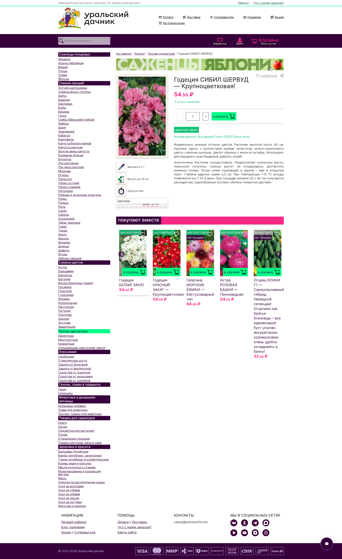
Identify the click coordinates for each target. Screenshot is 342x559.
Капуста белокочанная (74, 143)
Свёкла (63, 214)
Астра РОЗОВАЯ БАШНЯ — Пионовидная (231, 287)
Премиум (254, 17)
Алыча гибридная (71, 63)
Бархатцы (65, 275)
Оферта (243, 3)
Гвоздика (64, 287)
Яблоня (63, 78)
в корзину (220, 116)
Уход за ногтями (70, 502)
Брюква (63, 111)
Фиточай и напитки (72, 506)
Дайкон (63, 123)
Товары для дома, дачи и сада (79, 442)
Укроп (62, 234)
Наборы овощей (70, 258)
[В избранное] (142, 234)
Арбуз (62, 95)
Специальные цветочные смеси (81, 347)
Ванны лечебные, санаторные (80, 455)
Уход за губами (69, 490)
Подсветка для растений (76, 430)
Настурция (66, 306)
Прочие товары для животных (80, 413)
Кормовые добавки (72, 405)
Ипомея (63, 298)
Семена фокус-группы (74, 91)
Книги (62, 422)
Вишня (63, 67)
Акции (279, 17)
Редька (63, 202)
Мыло (62, 478)
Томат (62, 226)
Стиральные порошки (74, 438)
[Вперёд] (278, 254)
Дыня (62, 127)
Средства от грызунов (74, 372)
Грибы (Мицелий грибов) (76, 119)
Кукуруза (64, 159)
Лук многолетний (71, 167)
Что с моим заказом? (268, 3)
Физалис (64, 242)
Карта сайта (127, 532)
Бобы (62, 107)
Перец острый (68, 183)
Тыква (62, 230)
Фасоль (63, 238)
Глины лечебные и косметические (83, 459)
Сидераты (65, 393)
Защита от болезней (73, 364)
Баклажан (65, 103)
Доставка (193, 17)
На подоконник (174, 23)
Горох (62, 115)
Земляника (66, 131)
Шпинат (63, 246)
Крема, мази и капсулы (74, 463)
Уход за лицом (68, 498)
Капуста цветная (70, 147)
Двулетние (66, 335)
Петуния (64, 310)
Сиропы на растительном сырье (81, 482)
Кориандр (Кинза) (71, 155)
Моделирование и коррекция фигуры (79, 473)
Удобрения (66, 356)
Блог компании (73, 527)
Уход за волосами (71, 486)
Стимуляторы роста (72, 360)
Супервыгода (224, 17)
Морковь (64, 171)
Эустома (64, 322)
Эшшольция (66, 326)
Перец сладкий (69, 186)
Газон (62, 389)
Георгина (65, 291)
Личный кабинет (74, 522)
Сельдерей (66, 218)
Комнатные (66, 343)
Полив (62, 434)
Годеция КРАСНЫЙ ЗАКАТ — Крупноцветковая (166, 287)
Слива (62, 75)
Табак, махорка (69, 222)
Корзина (268, 41)
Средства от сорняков (74, 380)
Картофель (66, 139)
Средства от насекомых (75, 376)
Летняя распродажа (72, 87)
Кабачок (64, 135)
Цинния (63, 318)
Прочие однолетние (73, 331)
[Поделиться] (282, 76)
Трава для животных (73, 409)
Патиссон (65, 179)
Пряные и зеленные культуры (79, 194)
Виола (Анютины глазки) (75, 283)
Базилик (64, 99)
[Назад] (121, 254)
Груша (62, 71)
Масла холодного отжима (76, 467)
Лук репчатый (68, 163)
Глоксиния (66, 294)
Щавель (63, 250)
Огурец (63, 175)
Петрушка (65, 190)
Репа (61, 206)
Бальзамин (66, 271)
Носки (62, 426)
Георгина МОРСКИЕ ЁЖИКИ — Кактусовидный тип (200, 289)
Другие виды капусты (73, 151)
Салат (62, 210)
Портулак (65, 314)
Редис (62, 198)
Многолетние (68, 339)
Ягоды (62, 254)
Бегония (64, 279)
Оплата (168, 17)
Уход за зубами (69, 494)
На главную (124, 53)
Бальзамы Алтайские (73, 451)
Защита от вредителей (74, 368)
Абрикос (64, 59)
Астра (62, 267)
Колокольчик (67, 302)
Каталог (140, 53)
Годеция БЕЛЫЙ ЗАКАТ (131, 282)
